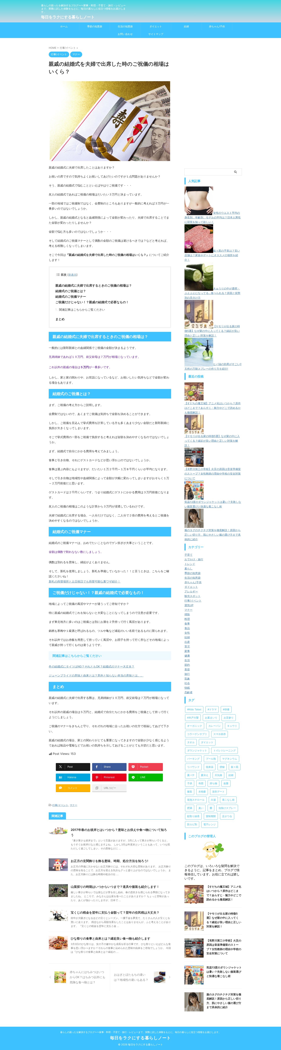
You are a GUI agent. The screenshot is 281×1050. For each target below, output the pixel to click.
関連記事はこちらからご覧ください (82, 309)
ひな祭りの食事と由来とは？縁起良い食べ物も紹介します (110, 938)
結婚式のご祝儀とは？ (70, 291)
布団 (200, 783)
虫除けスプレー (227, 807)
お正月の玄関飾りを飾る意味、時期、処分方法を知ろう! (109, 861)
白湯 (213, 799)
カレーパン (214, 725)
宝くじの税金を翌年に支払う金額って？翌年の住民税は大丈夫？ (115, 912)
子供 (189, 783)
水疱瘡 (202, 791)
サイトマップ (155, 34)
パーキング (193, 758)
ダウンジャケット (197, 750)
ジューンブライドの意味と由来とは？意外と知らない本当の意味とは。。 (96, 675)
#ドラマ (212, 709)
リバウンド (193, 766)
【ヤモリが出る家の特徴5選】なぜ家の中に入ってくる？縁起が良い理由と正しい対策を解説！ (212, 331)
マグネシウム (229, 758)
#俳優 (226, 709)
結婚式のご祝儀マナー (70, 296)
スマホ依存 (219, 734)
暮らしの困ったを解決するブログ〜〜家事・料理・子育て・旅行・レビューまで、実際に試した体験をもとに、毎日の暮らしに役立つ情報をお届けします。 (140, 1032)
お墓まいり (211, 717)
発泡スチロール (196, 799)
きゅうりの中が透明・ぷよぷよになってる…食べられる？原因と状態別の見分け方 (212, 293)
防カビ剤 (192, 824)
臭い (200, 807)
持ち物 (213, 783)
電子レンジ (209, 824)
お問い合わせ (125, 34)
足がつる (227, 816)
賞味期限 (211, 816)
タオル (191, 742)
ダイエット (155, 26)
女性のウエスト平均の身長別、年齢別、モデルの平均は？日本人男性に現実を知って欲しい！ (212, 217)
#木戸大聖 (193, 717)
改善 (225, 783)
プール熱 (211, 758)
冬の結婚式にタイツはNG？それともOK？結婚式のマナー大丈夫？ (91, 666)
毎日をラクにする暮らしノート (68, 17)
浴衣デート (218, 791)
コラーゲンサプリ (197, 734)
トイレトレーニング (224, 750)
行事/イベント (60, 805)
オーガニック (194, 725)
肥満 (189, 807)
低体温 (209, 766)
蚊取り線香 (193, 816)
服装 (189, 791)
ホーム (64, 26)
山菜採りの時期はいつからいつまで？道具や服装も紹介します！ (115, 887)
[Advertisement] (213, 107)
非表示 (72, 274)
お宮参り (229, 717)
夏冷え (204, 775)
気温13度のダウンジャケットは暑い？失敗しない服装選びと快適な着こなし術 (224, 972)
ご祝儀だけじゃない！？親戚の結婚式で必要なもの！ (92, 302)
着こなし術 (228, 799)
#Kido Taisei (194, 709)
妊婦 (186, 26)
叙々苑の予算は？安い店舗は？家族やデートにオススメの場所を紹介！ (212, 255)
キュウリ (232, 725)
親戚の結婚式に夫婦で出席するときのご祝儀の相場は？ (93, 285)
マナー (73, 805)
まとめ (60, 319)
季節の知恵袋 (94, 26)
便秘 (222, 766)
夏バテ (191, 775)
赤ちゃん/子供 (217, 26)
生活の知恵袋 (125, 26)
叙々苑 (234, 766)
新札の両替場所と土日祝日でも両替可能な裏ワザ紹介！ (84, 581)
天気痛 (218, 775)
